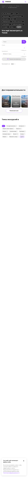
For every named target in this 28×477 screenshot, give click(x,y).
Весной (15, 134)
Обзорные (9, 13)
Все (3, 13)
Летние (5, 131)
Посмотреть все (14, 110)
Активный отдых (7, 134)
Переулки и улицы (13, 136)
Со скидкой (5, 26)
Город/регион (5, 51)
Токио (3, 7)
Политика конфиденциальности (11, 473)
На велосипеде (13, 131)
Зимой (13, 18)
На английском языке (17, 16)
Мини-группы (6, 18)
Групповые (22, 131)
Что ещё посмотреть (12, 126)
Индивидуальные (7, 21)
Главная (3, 6)
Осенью (22, 134)
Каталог (10, 6)
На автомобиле (7, 24)
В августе (18, 128)
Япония (17, 6)
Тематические (6, 16)
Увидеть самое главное (8, 128)
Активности (22, 126)
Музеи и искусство (18, 21)
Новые (13, 26)
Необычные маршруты (18, 24)
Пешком (5, 136)
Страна (3, 45)
